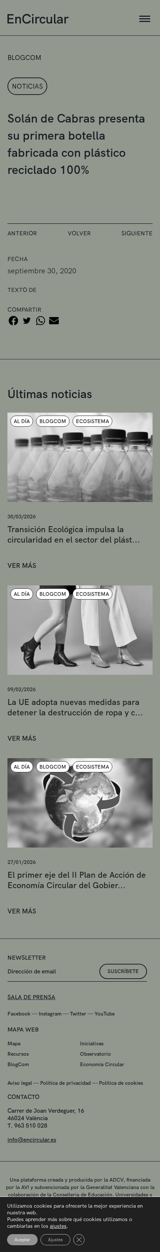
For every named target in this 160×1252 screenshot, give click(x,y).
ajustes (58, 1226)
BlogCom (18, 1064)
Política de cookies (121, 1083)
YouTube (105, 1013)
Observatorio (95, 1054)
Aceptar (22, 1240)
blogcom (24, 57)
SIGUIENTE (137, 233)
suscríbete (123, 971)
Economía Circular (102, 1064)
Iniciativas (91, 1043)
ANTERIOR (22, 233)
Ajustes (55, 1240)
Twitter (78, 1013)
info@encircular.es (31, 1140)
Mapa (13, 1043)
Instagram (50, 1013)
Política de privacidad (65, 1083)
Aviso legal (19, 1083)
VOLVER (79, 233)
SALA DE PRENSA (31, 997)
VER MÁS (21, 565)
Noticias (27, 86)
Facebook (19, 1013)
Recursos (18, 1054)
